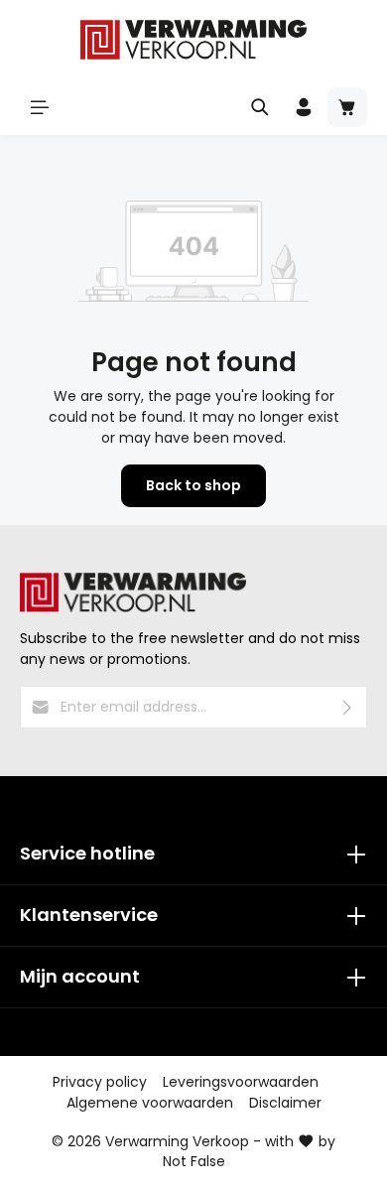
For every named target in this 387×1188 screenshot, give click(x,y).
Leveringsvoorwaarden (241, 1082)
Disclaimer (285, 1103)
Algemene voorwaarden (149, 1103)
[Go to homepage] (193, 40)
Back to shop (193, 485)
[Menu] (40, 107)
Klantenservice (89, 914)
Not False (194, 1161)
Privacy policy (100, 1082)
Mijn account (80, 976)
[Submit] (347, 707)
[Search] (260, 107)
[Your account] (303, 107)
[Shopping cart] (347, 107)
